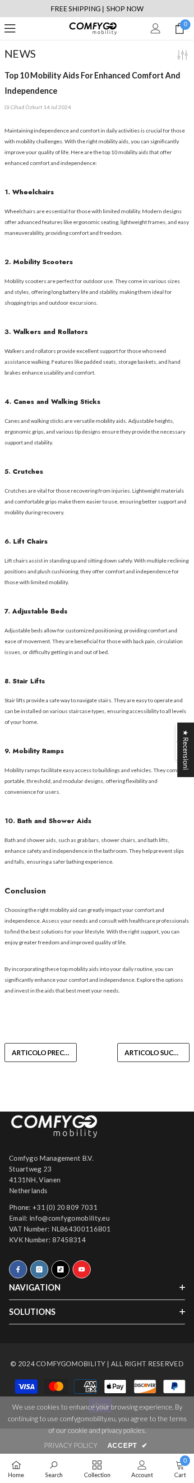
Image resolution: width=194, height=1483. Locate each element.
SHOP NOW (124, 9)
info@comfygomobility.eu (69, 1218)
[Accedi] (156, 28)
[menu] (10, 28)
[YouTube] (82, 1269)
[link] (54, 1468)
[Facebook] (18, 1269)
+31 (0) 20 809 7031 (64, 1207)
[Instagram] (39, 1269)
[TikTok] (60, 1269)
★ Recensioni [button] (186, 750)
